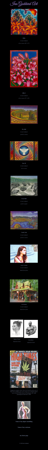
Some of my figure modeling (24, 421)
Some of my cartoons (24, 427)
